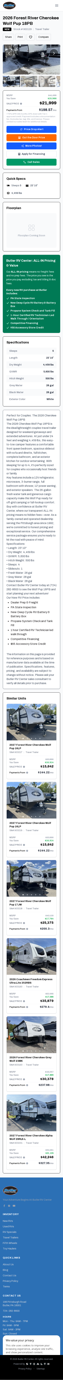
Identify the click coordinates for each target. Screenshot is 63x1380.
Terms (6, 1286)
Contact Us (9, 1275)
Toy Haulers (9, 1248)
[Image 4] (36, 738)
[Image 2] (27, 738)
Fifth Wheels (10, 1243)
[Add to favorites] (31, 37)
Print (20, 37)
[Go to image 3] (46, 81)
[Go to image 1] (11, 81)
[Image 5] (40, 738)
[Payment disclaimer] (21, 103)
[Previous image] (9, 722)
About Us (8, 1264)
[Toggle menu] (56, 5)
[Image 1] (23, 738)
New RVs (8, 1221)
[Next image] (53, 722)
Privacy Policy (10, 1281)
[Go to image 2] (29, 81)
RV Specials (9, 1232)
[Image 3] (31, 738)
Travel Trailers (10, 1237)
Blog (5, 1270)
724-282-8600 (11, 1311)
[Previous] (9, 53)
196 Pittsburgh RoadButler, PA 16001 (14, 1304)
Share (8, 37)
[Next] (54, 53)
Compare (43, 37)
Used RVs (8, 1226)
